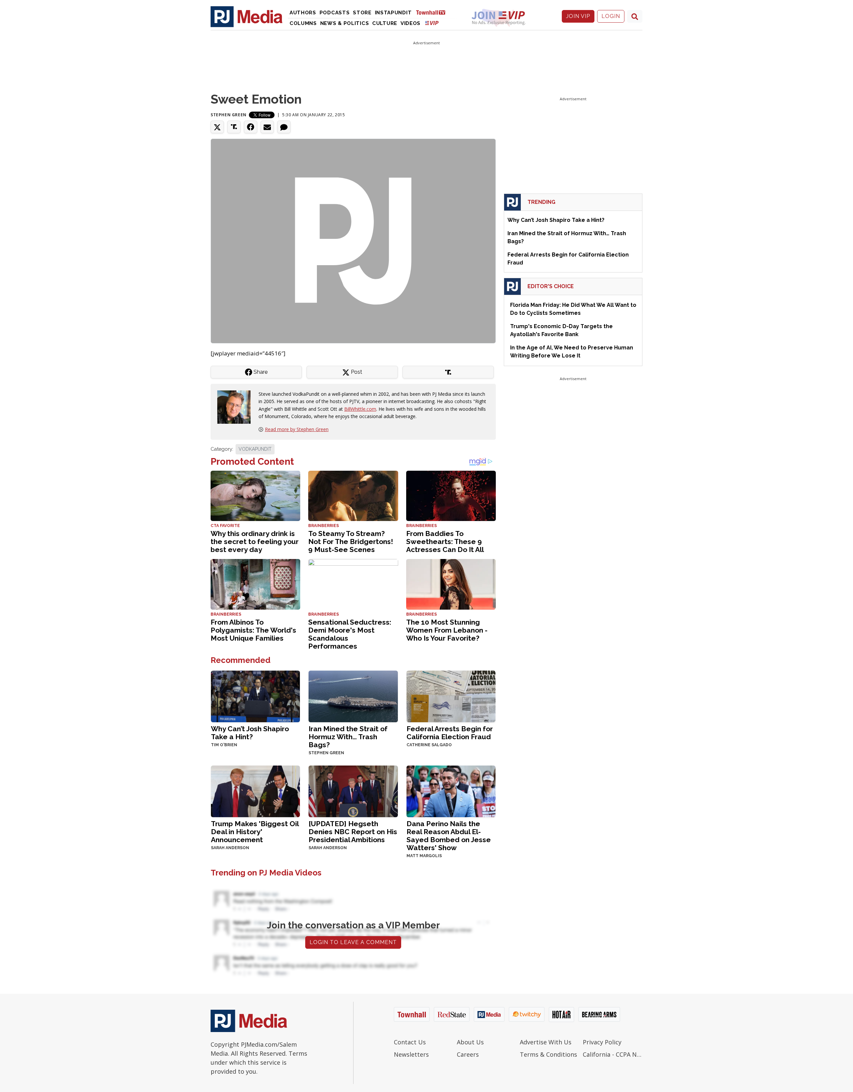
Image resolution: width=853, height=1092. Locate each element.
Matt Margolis (424, 855)
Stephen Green (229, 115)
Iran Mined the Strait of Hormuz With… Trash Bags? (348, 737)
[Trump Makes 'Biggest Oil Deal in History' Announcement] (255, 791)
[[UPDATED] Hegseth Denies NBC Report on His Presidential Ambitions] (353, 791)
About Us (470, 1042)
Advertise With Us (545, 1042)
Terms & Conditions (548, 1054)
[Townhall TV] (433, 12)
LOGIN (610, 16)
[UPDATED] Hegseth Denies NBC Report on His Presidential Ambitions (353, 831)
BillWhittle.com (360, 409)
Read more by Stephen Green (297, 429)
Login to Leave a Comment (353, 942)
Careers (468, 1054)
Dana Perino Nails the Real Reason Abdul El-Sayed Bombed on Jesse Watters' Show (449, 835)
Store (362, 13)
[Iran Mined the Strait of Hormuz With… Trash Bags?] (353, 696)
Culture (384, 23)
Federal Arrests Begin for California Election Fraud (450, 733)
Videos (411, 23)
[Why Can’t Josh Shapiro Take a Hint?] (255, 696)
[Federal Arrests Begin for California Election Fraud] (451, 696)
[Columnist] (236, 406)
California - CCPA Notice (612, 1054)
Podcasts (335, 13)
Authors (303, 13)
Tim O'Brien (224, 745)
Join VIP (578, 16)
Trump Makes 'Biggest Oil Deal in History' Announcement (255, 831)
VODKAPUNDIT (255, 449)
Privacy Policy (602, 1042)
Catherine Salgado (429, 745)
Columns (303, 23)
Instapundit (393, 13)
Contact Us (410, 1042)
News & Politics (344, 23)
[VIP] (432, 22)
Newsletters (411, 1054)
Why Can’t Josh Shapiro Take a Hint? (250, 733)
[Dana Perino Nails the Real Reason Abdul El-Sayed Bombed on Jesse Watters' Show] (451, 791)
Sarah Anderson (230, 847)
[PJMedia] (247, 16)
